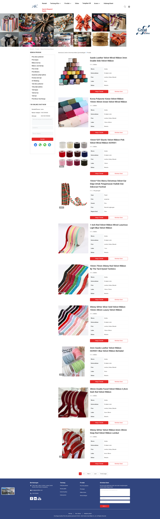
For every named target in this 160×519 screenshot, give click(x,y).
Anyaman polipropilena (39, 75)
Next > (89, 473)
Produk (37, 49)
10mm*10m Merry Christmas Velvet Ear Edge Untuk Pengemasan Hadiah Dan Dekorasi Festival (108, 184)
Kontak (42, 139)
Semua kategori (83, 495)
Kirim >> (104, 506)
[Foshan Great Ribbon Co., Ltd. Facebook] (31, 498)
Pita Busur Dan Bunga (38, 99)
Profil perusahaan (64, 485)
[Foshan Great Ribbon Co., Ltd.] (35, 6)
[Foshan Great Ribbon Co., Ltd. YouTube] (39, 498)
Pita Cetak (35, 69)
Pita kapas (35, 60)
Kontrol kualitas (63, 491)
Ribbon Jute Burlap (38, 66)
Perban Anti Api (37, 78)
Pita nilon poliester (38, 57)
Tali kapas (35, 90)
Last (95, 473)
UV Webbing (35, 81)
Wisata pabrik (63, 488)
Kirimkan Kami (119, 91)
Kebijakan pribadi (88, 513)
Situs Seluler (78, 513)
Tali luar (34, 96)
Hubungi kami (63, 495)
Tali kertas (35, 93)
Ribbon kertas (36, 63)
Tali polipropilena (37, 87)
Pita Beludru (35, 72)
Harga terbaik (99, 91)
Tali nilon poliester (37, 84)
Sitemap (70, 513)
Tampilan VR (86, 3)
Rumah (32, 49)
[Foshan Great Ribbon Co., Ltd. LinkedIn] (35, 498)
